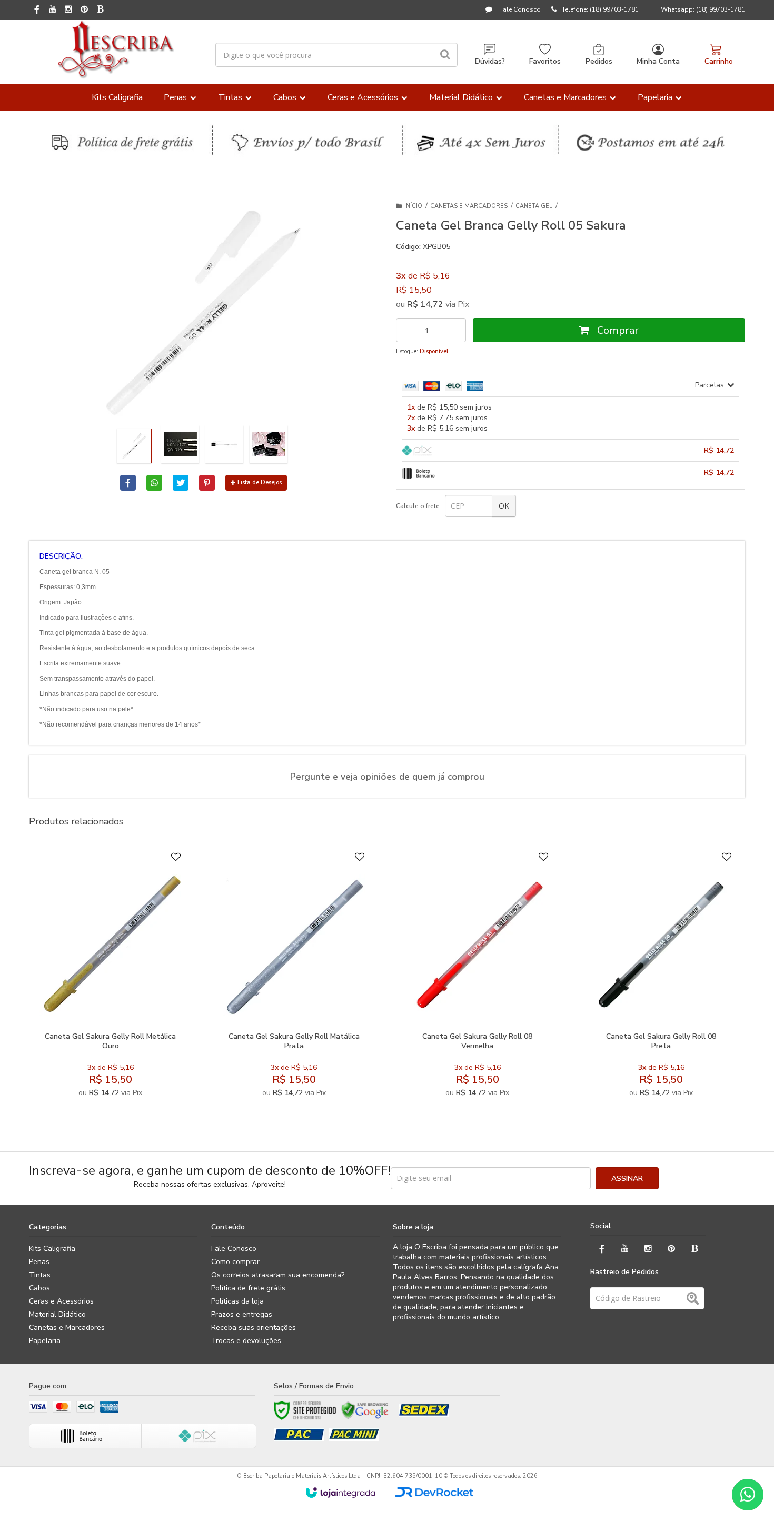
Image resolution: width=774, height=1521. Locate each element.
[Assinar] (627, 1178)
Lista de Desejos (259, 482)
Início (413, 206)
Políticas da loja (237, 1301)
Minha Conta (658, 61)
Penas (39, 1262)
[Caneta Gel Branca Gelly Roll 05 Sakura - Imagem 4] (268, 444)
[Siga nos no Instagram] (68, 10)
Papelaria (45, 1341)
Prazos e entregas (241, 1314)
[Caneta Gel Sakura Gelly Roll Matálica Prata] (293, 977)
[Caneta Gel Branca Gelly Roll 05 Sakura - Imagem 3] (224, 444)
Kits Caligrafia (52, 1249)
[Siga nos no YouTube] (625, 1249)
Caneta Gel (533, 206)
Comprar (616, 330)
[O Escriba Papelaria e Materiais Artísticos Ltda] (115, 49)
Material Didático (57, 1314)
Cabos (39, 1288)
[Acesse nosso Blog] (100, 10)
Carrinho (718, 61)
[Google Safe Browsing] (365, 1410)
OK (504, 506)
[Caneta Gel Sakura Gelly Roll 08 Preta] (661, 977)
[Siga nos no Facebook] (37, 10)
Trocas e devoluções (246, 1341)
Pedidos (599, 61)
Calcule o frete (418, 506)
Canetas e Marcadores (469, 206)
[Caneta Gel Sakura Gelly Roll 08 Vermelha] (477, 977)
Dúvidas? (490, 61)
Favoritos (545, 61)
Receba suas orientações (253, 1328)
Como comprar (235, 1262)
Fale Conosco (519, 9)
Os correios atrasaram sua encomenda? (277, 1275)
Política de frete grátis (248, 1288)
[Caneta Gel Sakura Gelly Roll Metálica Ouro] (110, 977)
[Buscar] (445, 55)
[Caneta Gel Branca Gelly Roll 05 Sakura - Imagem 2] (180, 444)
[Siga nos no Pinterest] (84, 10)
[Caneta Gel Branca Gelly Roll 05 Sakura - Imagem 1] (134, 446)
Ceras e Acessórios (61, 1301)
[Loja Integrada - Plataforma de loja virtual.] (340, 1493)
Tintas (40, 1275)
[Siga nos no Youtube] (53, 10)
